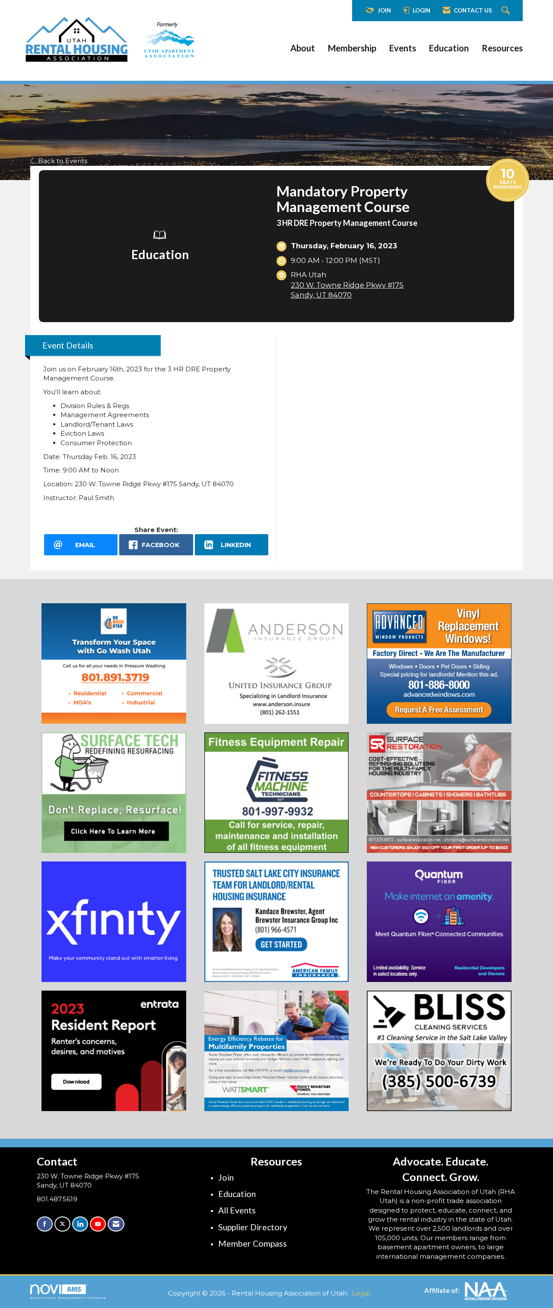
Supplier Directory (252, 1227)
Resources (502, 48)
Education (449, 48)
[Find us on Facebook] (45, 1224)
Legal (361, 1293)
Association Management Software (68, 1297)
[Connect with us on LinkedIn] (80, 1224)
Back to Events (62, 161)
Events (402, 48)
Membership (352, 48)
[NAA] (486, 1290)
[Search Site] (507, 11)
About (302, 48)
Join (226, 1177)
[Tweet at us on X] (62, 1224)
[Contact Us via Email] (116, 1224)
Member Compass (252, 1243)
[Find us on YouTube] (98, 1224)
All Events (237, 1210)
